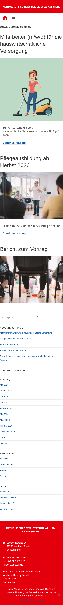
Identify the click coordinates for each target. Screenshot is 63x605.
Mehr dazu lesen (34, 600)
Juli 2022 (4, 402)
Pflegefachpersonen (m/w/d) (13, 350)
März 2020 (5, 420)
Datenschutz (10, 582)
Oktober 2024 (6, 391)
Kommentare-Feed (8, 503)
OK (21, 600)
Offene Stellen (6, 464)
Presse (3, 470)
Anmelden (4, 491)
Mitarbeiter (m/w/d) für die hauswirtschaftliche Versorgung (31, 44)
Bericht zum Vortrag (24, 249)
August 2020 (6, 408)
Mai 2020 (4, 414)
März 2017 (5, 443)
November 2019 (7, 432)
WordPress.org (7, 509)
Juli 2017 (4, 437)
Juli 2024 (4, 396)
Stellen (3, 476)
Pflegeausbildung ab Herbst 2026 (15, 339)
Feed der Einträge (8, 497)
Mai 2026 (4, 385)
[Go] (37, 317)
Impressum (9, 578)
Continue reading (14, 142)
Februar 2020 (6, 426)
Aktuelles (4, 459)
